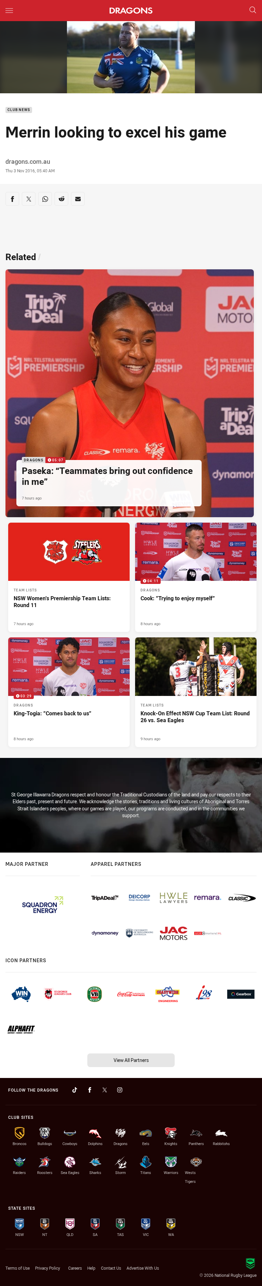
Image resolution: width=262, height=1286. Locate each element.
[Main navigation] (9, 10)
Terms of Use (17, 1268)
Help (91, 1268)
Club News (19, 110)
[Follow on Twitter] (104, 1090)
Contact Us (111, 1268)
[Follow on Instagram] (119, 1090)
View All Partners (131, 1060)
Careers (75, 1268)
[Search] (253, 10)
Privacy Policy (47, 1268)
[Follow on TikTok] (74, 1090)
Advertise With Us (143, 1268)
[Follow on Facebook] (89, 1090)
